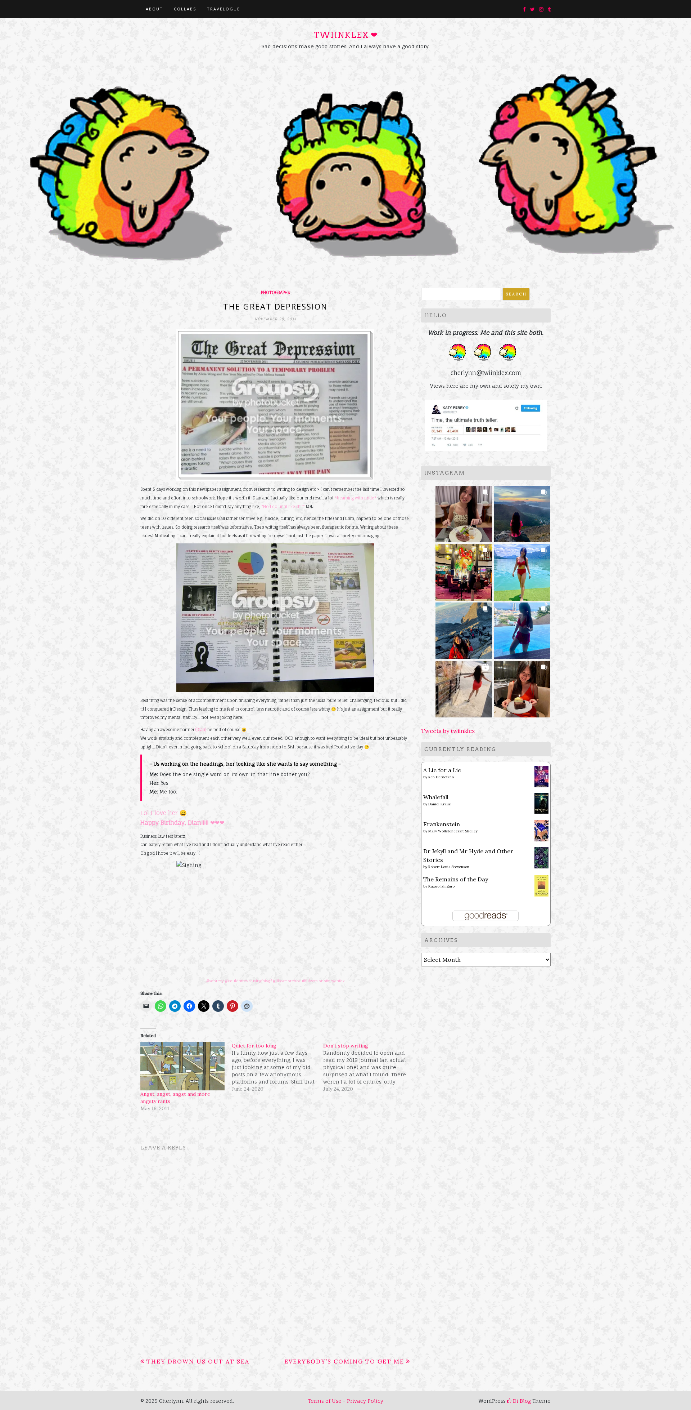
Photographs (275, 292)
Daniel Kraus (439, 804)
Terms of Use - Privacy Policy (345, 1401)
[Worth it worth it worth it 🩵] (522, 570)
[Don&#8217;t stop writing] (369, 1067)
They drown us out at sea (197, 1361)
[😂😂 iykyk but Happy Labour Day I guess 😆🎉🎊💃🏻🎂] (522, 687)
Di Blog (521, 1401)
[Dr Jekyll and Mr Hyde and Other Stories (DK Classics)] (541, 856)
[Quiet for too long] (277, 1067)
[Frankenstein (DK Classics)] (541, 829)
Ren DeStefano (441, 777)
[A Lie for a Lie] (541, 775)
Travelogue (223, 9)
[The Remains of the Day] (541, 885)
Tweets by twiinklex (448, 730)
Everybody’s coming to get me (344, 1361)
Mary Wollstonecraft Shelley (453, 831)
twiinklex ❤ (345, 35)
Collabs (185, 9)
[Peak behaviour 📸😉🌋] (522, 511)
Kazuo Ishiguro (441, 886)
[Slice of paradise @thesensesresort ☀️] (463, 687)
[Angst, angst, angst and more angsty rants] (182, 1066)
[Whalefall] (541, 802)
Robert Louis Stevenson (448, 866)
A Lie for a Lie (442, 770)
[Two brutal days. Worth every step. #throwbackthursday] (463, 628)
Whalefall (435, 797)
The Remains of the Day (455, 879)
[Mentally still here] (522, 628)
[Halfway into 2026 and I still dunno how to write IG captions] (463, 570)
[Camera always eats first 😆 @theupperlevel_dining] (463, 511)
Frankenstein (441, 824)
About (154, 9)
